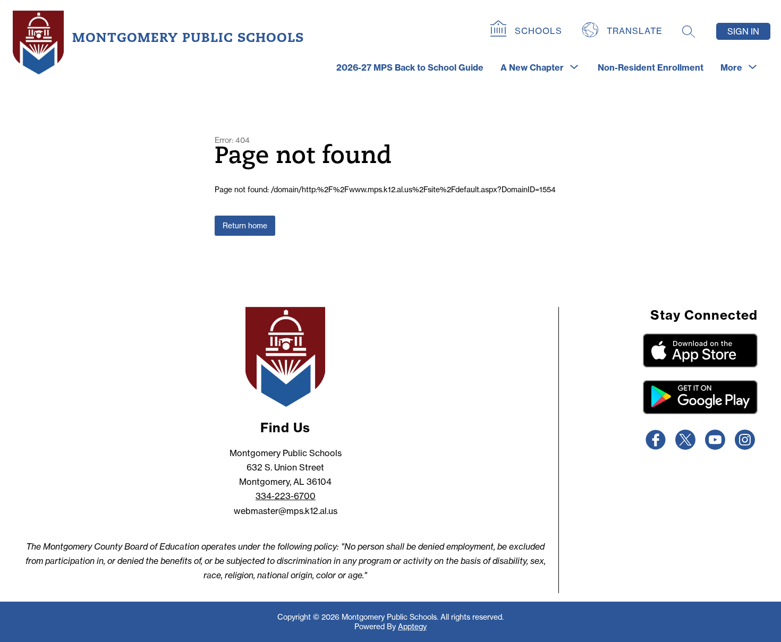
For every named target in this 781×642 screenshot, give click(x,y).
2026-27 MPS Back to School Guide (409, 67)
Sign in (743, 31)
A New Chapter (532, 67)
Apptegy (412, 626)
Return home (245, 225)
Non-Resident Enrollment (650, 67)
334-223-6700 (286, 496)
